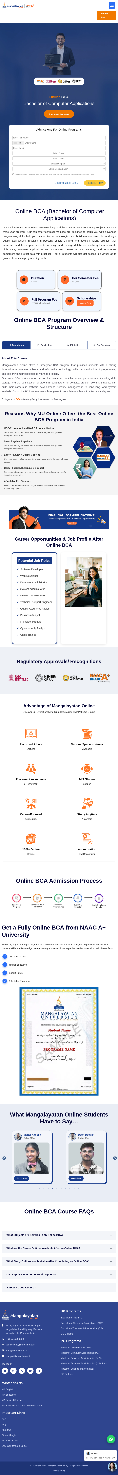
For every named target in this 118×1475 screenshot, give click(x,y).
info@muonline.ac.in (16, 1350)
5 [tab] (56, 1188)
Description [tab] (18, 345)
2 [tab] (43, 1188)
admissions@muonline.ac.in (20, 1344)
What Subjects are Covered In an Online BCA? (34, 1235)
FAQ (4, 1419)
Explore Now (85, 303)
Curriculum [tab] (46, 345)
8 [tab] (69, 1188)
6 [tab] (61, 1188)
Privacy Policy (59, 1470)
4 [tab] (52, 1188)
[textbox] (59, 153)
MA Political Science (12, 1400)
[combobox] (18, 143)
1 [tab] (39, 1188)
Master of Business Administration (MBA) (81, 1358)
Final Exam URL (10, 1440)
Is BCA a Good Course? (21, 1287)
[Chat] (112, 1467)
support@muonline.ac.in (18, 1356)
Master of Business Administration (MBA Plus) (84, 1363)
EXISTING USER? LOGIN (66, 183)
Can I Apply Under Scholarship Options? (31, 1274)
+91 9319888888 (15, 1339)
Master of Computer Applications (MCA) (81, 1353)
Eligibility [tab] (75, 345)
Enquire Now (104, 15)
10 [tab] (78, 1188)
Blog (4, 1424)
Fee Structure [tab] (103, 345)
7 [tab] (65, 1188)
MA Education (9, 1395)
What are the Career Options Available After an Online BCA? (43, 1248)
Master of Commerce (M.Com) (76, 1347)
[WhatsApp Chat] (111, 1439)
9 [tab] (74, 1188)
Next (114, 1157)
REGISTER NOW (95, 183)
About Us (6, 1430)
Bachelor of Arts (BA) (71, 1317)
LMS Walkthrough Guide (14, 1446)
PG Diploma (67, 1374)
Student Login (9, 1435)
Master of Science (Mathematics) (77, 1369)
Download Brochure (59, 114)
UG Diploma (67, 1334)
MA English (7, 1389)
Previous (3, 1157)
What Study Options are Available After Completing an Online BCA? (48, 1261)
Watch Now (22, 1178)
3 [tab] (48, 1188)
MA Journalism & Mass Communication (22, 1405)
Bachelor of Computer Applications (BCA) (82, 1323)
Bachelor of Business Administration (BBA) (82, 1328)
